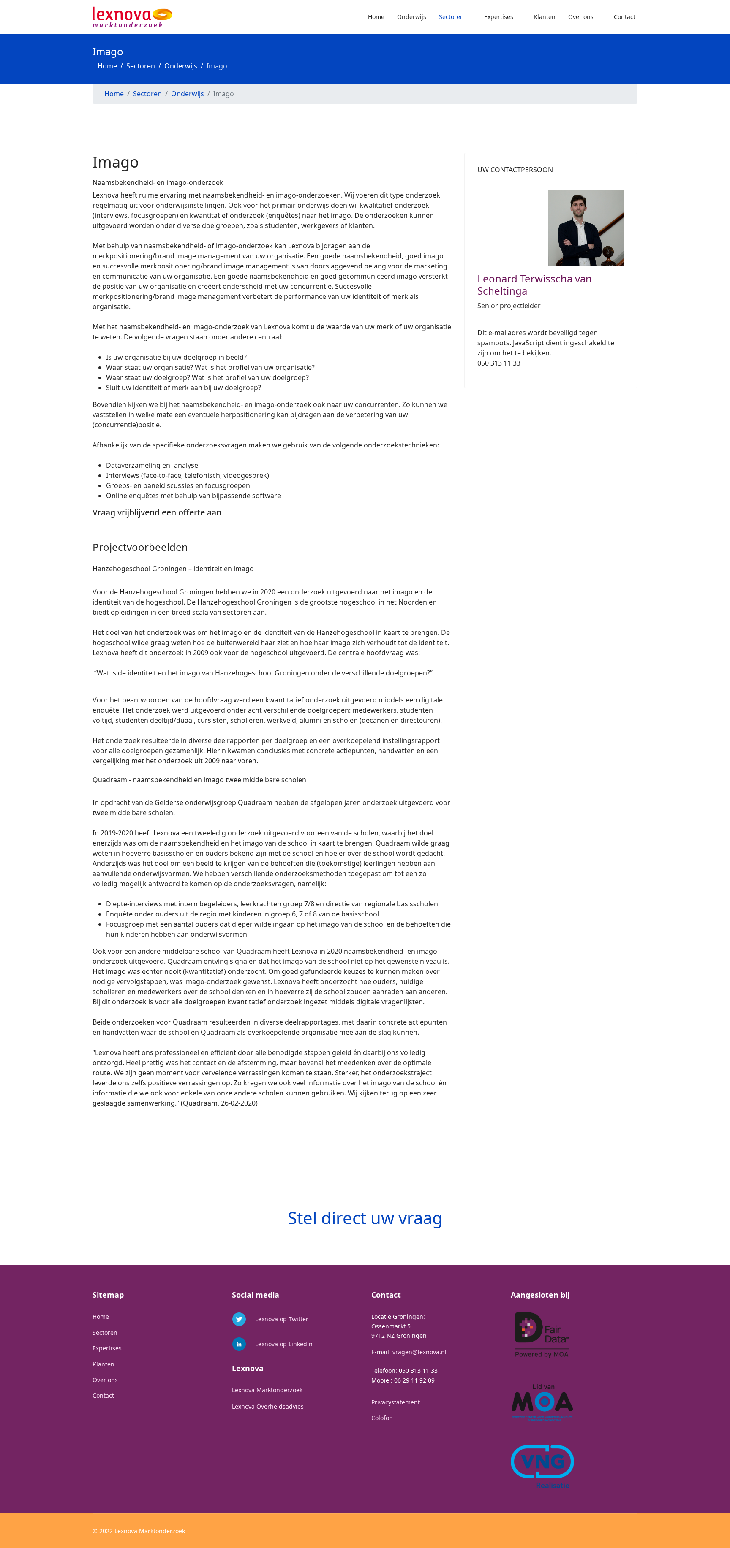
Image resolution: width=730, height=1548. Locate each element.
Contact (624, 17)
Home (376, 17)
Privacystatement (395, 1402)
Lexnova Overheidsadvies (268, 1406)
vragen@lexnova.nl (419, 1352)
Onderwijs (411, 17)
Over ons (581, 17)
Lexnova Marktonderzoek (267, 1390)
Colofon (382, 1418)
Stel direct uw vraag (365, 1217)
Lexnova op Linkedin (284, 1344)
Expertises (498, 17)
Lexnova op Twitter (281, 1319)
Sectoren (451, 17)
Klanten (545, 17)
